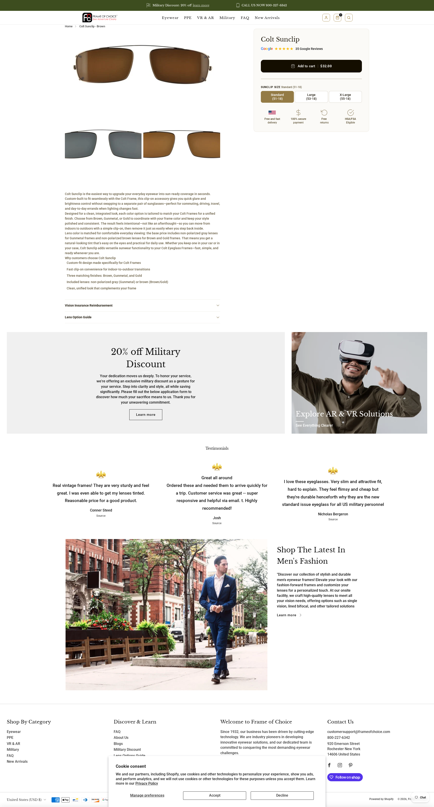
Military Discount (127, 750)
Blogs (118, 744)
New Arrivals (267, 18)
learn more (201, 5)
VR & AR (205, 18)
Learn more (146, 415)
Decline (282, 795)
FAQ (245, 18)
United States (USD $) (24, 800)
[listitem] (178, 5)
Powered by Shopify (381, 799)
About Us (121, 738)
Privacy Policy (146, 783)
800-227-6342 (338, 738)
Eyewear (170, 18)
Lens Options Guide (129, 756)
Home (69, 26)
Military (227, 18)
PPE (188, 18)
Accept (214, 795)
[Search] (349, 17)
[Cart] (337, 17)
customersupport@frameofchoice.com (358, 732)
